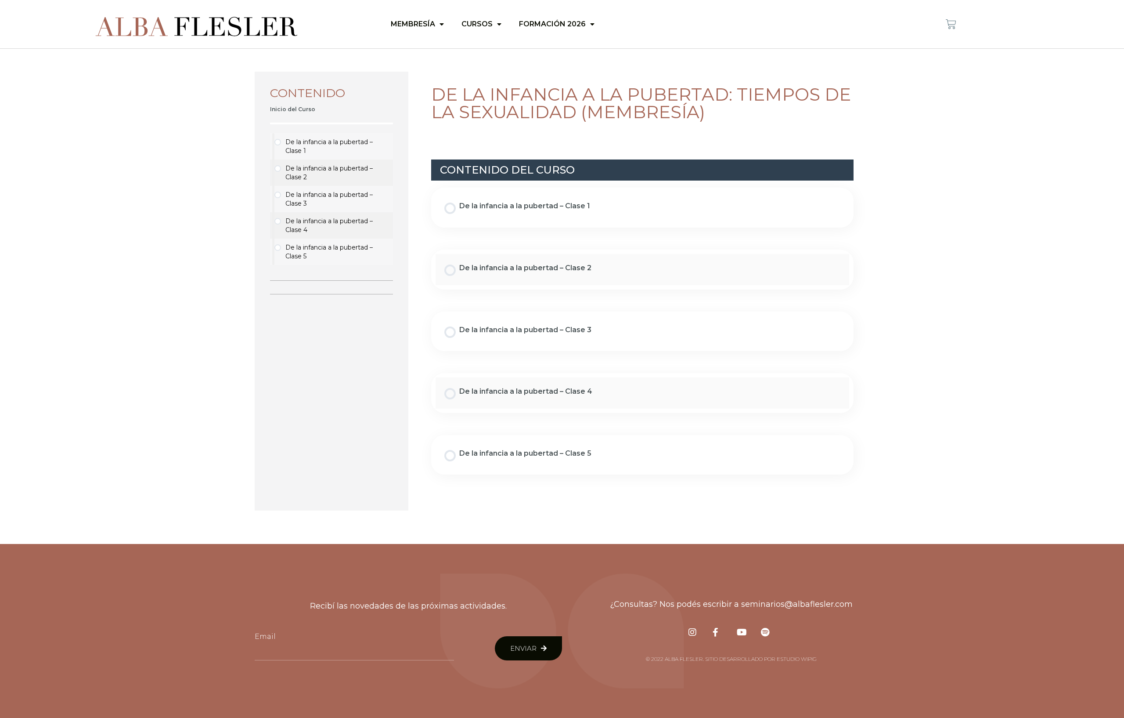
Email (265, 636)
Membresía (413, 24)
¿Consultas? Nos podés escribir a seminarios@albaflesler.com (731, 604)
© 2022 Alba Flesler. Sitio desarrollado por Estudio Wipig (731, 659)
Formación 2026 (552, 24)
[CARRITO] (951, 24)
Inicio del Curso (292, 109)
